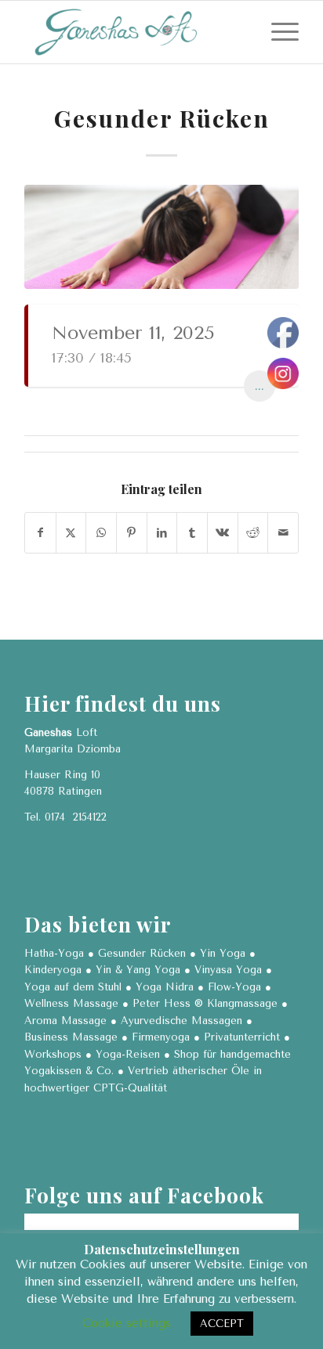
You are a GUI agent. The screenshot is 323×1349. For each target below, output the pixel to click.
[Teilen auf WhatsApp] (101, 533)
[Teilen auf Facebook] (40, 533)
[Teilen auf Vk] (223, 533)
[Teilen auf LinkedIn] (162, 533)
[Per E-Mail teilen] (283, 533)
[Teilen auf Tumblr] (192, 533)
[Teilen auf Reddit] (253, 533)
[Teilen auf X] (71, 533)
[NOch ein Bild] (161, 237)
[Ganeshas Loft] (134, 32)
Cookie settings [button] (126, 1323)
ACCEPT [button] (222, 1323)
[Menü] (277, 32)
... (259, 385)
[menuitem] (277, 32)
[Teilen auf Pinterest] (132, 533)
